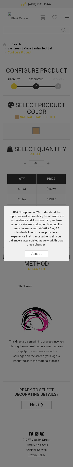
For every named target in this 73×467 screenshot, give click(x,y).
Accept (36, 254)
